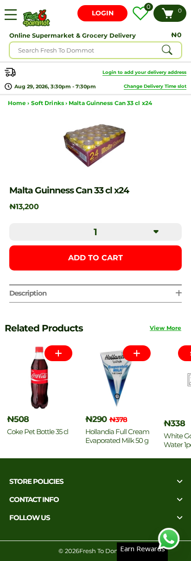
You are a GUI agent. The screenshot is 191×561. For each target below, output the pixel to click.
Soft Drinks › (50, 102)
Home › (19, 102)
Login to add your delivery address (144, 72)
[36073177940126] (137, 353)
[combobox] (95, 50)
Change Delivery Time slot (155, 86)
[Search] (166, 50)
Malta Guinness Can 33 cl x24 (110, 102)
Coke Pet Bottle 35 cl (37, 431)
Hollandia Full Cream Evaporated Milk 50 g (117, 436)
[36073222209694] (58, 353)
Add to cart (95, 257)
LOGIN (103, 13)
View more (165, 327)
